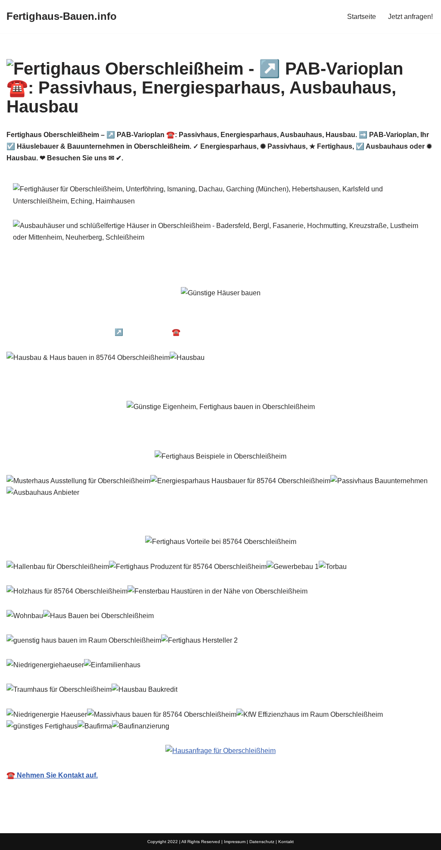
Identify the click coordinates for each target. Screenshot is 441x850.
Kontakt (286, 841)
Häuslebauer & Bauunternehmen (72, 318)
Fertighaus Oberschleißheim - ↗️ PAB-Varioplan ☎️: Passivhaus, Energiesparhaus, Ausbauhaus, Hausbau (185, 332)
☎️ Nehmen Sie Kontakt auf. (52, 775)
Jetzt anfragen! (410, 16)
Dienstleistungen (390, 332)
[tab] (72, 318)
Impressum (234, 841)
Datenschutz (261, 841)
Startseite (361, 16)
